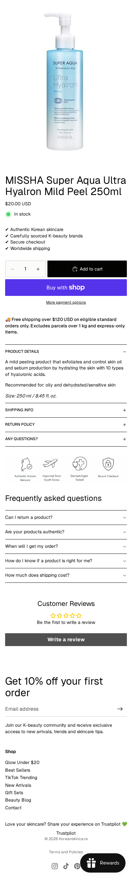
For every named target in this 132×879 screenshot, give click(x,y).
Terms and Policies (66, 852)
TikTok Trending (21, 777)
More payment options (66, 302)
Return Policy (20, 424)
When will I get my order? (31, 546)
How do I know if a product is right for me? (48, 561)
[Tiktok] (66, 866)
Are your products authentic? (34, 532)
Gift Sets (14, 792)
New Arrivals (18, 785)
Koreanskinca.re (73, 838)
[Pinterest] (77, 866)
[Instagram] (55, 866)
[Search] (21, 10)
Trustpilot (66, 833)
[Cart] (124, 10)
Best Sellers (17, 770)
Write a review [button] (66, 639)
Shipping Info (19, 410)
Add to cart (91, 269)
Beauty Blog (18, 800)
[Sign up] (120, 709)
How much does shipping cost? (37, 575)
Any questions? (21, 438)
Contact (13, 808)
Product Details (22, 351)
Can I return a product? (29, 517)
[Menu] (7, 9)
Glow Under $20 (22, 763)
